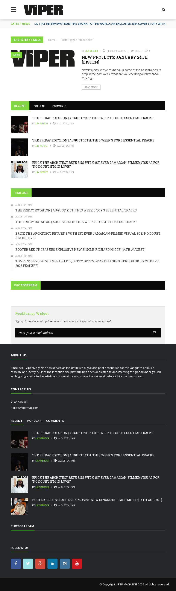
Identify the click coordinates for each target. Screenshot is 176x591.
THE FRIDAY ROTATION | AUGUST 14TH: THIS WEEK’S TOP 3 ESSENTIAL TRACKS (93, 140)
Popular (39, 106)
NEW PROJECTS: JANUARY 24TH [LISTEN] (115, 60)
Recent (20, 106)
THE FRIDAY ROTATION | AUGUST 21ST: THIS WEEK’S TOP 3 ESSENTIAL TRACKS (92, 118)
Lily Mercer (91, 50)
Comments (59, 106)
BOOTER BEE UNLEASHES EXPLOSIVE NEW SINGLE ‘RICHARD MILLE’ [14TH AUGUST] (97, 500)
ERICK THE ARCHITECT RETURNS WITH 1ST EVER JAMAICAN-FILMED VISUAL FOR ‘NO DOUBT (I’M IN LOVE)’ (95, 165)
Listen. (17, 54)
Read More (91, 87)
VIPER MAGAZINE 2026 (130, 584)
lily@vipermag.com (26, 408)
